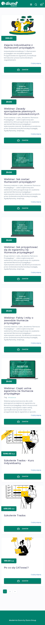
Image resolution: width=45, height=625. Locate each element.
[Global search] (36, 4)
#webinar (12, 397)
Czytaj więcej (36, 63)
